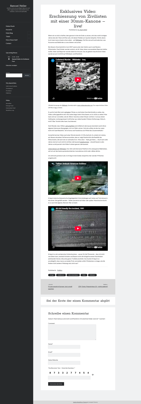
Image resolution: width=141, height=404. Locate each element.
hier (56, 107)
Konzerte (9, 29)
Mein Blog (9, 33)
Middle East (61, 275)
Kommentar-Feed (10, 108)
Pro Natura (9, 90)
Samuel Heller (18, 5)
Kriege (52, 275)
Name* (50, 344)
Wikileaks (79, 40)
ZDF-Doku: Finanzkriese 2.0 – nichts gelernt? (93, 286)
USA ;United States (73, 275)
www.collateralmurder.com (85, 105)
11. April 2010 (82, 30)
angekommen (84, 142)
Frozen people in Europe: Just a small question (60, 288)
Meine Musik (10, 26)
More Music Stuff (12, 40)
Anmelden (8, 103)
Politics (59, 270)
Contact (8, 43)
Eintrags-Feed (9, 105)
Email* (50, 352)
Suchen (8, 72)
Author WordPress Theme (80, 402)
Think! (8, 36)
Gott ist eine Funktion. (11, 86)
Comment (51, 323)
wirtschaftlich (69, 126)
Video (83, 275)
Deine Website (53, 360)
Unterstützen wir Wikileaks (57, 149)
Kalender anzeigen (11, 65)
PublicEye (8, 93)
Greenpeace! (9, 88)
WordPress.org (10, 110)
